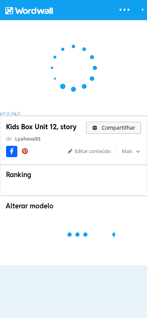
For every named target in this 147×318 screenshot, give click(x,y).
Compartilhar (117, 127)
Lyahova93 (27, 138)
